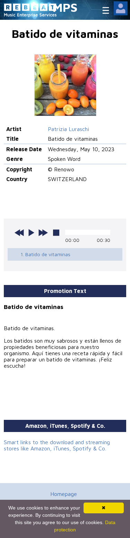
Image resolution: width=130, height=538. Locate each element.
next (43, 232)
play (31, 232)
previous (19, 232)
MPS (65, 7)
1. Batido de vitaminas (45, 254)
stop (56, 232)
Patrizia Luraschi (68, 129)
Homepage (63, 494)
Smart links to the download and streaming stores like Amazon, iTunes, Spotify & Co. (57, 445)
